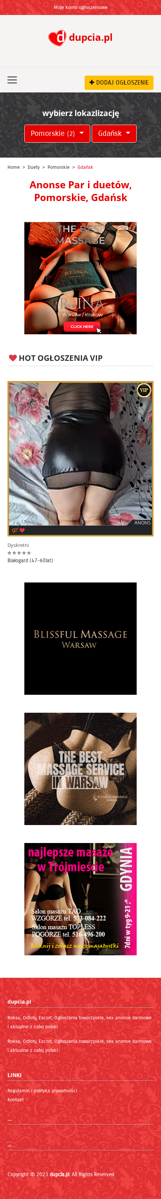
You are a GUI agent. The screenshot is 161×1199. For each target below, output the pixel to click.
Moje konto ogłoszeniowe (80, 7)
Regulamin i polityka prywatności (42, 1091)
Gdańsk (111, 133)
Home (13, 167)
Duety (34, 167)
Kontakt (15, 1100)
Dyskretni (18, 545)
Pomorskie (53, 133)
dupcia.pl (59, 1174)
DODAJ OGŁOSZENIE (121, 82)
